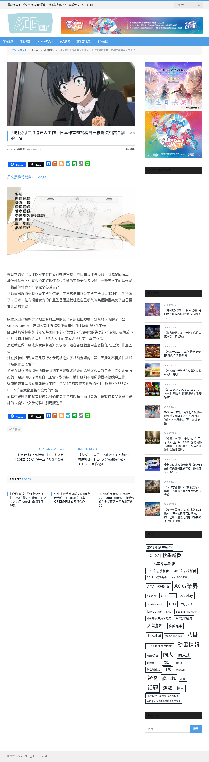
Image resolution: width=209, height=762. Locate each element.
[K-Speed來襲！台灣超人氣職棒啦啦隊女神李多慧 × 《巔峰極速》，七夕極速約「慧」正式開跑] (152, 411)
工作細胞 (178, 663)
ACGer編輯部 (18, 149)
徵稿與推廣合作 (57, 5)
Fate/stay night (156, 604)
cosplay (186, 595)
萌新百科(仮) (83, 41)
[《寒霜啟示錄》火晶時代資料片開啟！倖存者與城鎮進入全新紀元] (152, 309)
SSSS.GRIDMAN (186, 611)
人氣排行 (155, 626)
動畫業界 (152, 655)
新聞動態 (8, 41)
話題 (152, 687)
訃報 (182, 679)
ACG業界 (14, 429)
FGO (172, 603)
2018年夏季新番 (159, 547)
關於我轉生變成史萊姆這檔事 (163, 695)
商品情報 (65, 41)
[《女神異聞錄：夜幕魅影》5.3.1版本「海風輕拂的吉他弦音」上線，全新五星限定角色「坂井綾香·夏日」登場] (152, 508)
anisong (152, 595)
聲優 (152, 678)
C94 (163, 596)
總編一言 (74, 5)
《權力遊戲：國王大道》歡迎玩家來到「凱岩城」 (182, 334)
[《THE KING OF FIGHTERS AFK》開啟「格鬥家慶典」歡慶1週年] (152, 389)
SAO (169, 611)
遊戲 (167, 688)
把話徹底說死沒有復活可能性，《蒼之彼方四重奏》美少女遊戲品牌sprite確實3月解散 (28, 499)
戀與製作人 (153, 670)
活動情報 (25, 41)
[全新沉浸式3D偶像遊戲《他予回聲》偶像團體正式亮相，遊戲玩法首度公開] (152, 464)
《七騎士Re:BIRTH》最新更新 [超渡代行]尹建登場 (182, 353)
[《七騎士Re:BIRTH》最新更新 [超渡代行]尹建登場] (152, 351)
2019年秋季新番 (157, 577)
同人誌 (184, 655)
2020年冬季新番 (179, 577)
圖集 (166, 663)
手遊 (168, 669)
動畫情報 (188, 645)
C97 (172, 596)
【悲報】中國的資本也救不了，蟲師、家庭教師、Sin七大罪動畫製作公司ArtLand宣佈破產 (104, 459)
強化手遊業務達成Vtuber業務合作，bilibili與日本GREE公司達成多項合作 (72, 497)
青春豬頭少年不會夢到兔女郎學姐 (164, 701)
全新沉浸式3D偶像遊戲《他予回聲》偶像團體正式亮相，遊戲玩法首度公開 (183, 468)
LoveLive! (154, 611)
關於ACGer (14, 5)
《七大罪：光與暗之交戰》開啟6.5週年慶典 (182, 372)
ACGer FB (87, 5)
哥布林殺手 (153, 663)
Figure (187, 603)
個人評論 (154, 635)
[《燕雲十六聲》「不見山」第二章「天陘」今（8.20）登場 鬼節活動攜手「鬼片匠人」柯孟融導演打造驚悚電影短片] (152, 437)
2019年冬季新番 (161, 563)
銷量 (180, 688)
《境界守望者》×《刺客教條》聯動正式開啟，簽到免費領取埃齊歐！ (182, 491)
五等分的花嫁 (183, 618)
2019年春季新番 (184, 571)
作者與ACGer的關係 (34, 5)
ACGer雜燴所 (158, 586)
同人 (168, 654)
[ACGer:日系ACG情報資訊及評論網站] (30, 23)
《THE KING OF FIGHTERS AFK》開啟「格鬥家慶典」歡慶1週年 (183, 393)
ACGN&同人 (44, 41)
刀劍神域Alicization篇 (160, 646)
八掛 (192, 634)
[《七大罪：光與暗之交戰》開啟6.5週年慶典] (152, 370)
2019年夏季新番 (158, 571)
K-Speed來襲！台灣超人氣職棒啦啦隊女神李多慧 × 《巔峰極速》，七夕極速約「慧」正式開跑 (183, 417)
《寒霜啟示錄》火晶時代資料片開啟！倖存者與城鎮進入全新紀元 (182, 313)
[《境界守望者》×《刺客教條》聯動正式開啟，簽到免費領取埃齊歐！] (152, 486)
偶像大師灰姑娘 (173, 635)
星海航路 (102, 41)
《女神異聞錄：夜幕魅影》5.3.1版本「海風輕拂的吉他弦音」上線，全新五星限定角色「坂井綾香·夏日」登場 (182, 515)
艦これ (169, 678)
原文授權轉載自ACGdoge (26, 177)
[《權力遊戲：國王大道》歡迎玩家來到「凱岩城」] (152, 332)
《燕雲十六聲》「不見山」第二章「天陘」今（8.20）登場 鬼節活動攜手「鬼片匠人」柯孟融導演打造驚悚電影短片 (183, 443)
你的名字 (175, 626)
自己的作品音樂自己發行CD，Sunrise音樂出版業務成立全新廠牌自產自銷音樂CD (116, 499)
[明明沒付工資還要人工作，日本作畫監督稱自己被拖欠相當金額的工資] (71, 94)
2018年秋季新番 (164, 555)
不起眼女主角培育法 (159, 618)
